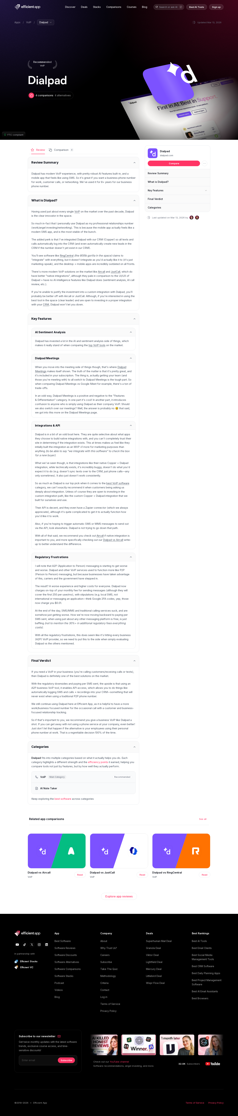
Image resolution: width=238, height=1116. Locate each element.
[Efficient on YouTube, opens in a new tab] (212, 1064)
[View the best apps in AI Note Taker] (83, 788)
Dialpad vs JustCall (102, 872)
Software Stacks (64, 975)
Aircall (101, 271)
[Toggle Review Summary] (83, 162)
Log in (103, 996)
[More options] (204, 163)
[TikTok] (24, 944)
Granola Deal (153, 948)
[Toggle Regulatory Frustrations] (83, 557)
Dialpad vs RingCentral (167, 872)
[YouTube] (17, 944)
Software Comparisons (68, 968)
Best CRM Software (203, 966)
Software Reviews (65, 948)
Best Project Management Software (206, 982)
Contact (104, 989)
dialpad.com (166, 155)
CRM (46, 304)
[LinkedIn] (46, 944)
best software (63, 798)
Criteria (104, 982)
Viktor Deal (152, 955)
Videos (59, 989)
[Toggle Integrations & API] (83, 425)
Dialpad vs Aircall (113, 539)
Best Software (63, 941)
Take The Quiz (109, 968)
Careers (105, 955)
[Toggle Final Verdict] (83, 660)
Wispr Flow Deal (155, 982)
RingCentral (67, 255)
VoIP (28, 22)
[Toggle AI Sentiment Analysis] (83, 332)
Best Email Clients (202, 948)
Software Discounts (66, 955)
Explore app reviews (119, 896)
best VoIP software (117, 483)
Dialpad (165, 151)
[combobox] (168, 7)
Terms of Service (110, 1003)
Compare (174, 163)
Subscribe (106, 961)
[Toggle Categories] (83, 746)
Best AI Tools (199, 941)
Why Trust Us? (108, 948)
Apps (17, 22)
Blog (57, 996)
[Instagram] (39, 944)
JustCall (115, 271)
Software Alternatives (67, 961)
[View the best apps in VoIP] (83, 777)
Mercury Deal (154, 968)
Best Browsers (200, 998)
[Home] (28, 7)
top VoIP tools (97, 345)
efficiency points (98, 762)
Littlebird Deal (154, 975)
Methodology (108, 975)
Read (80, 874)
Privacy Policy (108, 1010)
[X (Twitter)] (32, 944)
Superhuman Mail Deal (159, 941)
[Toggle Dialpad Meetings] (83, 358)
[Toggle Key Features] (83, 318)
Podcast (59, 982)
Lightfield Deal (154, 961)
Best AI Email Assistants (205, 991)
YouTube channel (119, 1061)
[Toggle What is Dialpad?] (83, 200)
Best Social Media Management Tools (203, 957)
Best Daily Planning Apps (206, 973)
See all (202, 819)
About (103, 941)
